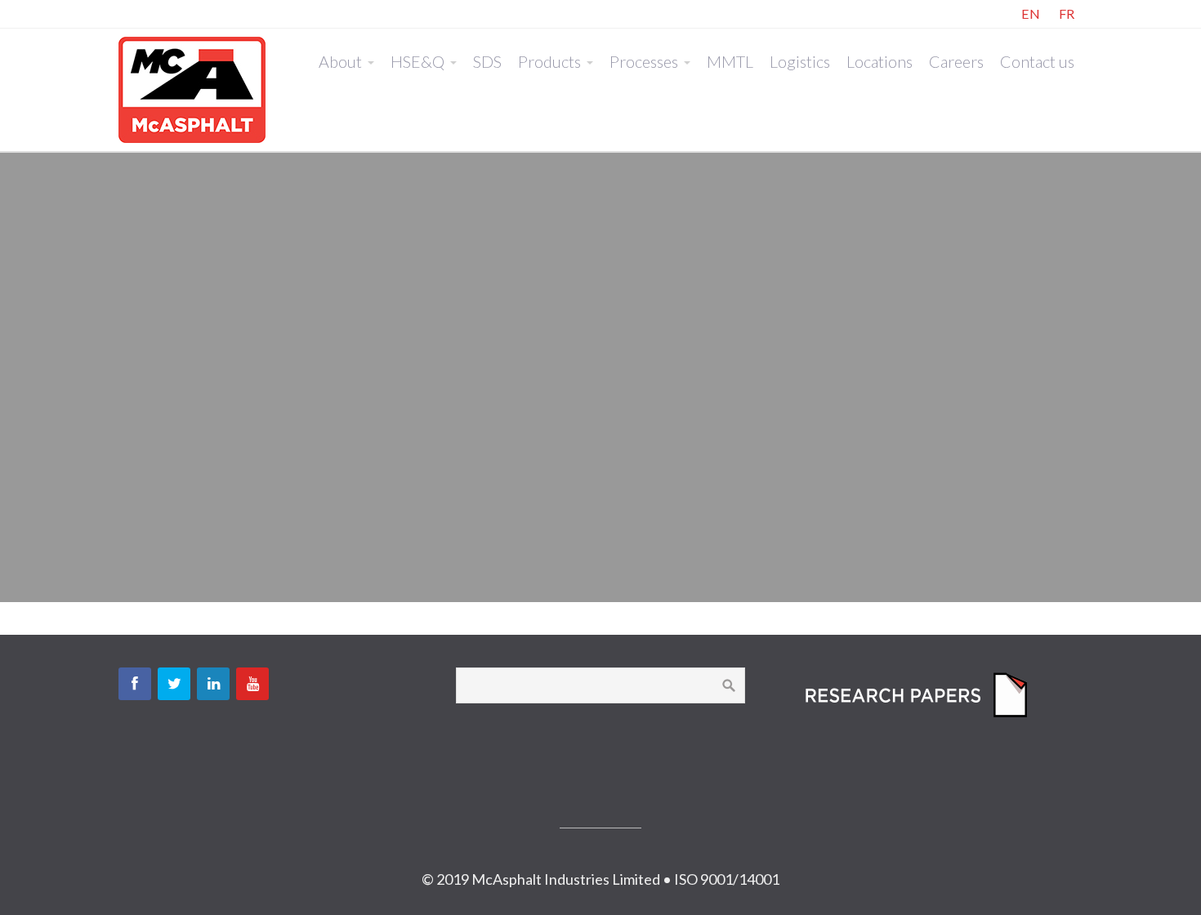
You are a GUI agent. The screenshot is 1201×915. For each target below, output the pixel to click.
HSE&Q (417, 61)
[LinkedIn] (213, 683)
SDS (487, 61)
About (340, 61)
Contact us (1037, 61)
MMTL (730, 61)
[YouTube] (252, 683)
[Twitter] (174, 683)
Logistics (800, 61)
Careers (956, 61)
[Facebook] (134, 683)
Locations (879, 61)
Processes (643, 61)
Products (549, 61)
